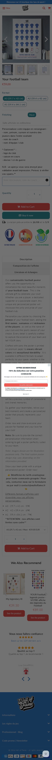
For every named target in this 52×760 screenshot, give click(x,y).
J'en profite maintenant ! (26, 385)
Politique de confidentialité (19, 389)
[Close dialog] (49, 365)
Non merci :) (26, 394)
